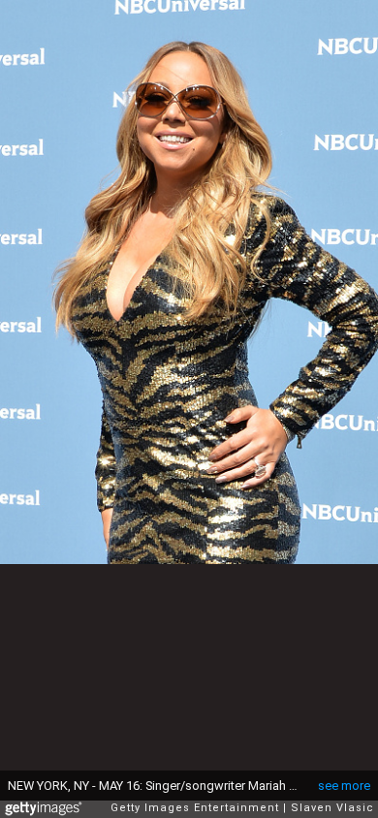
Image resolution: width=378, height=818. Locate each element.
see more (344, 785)
